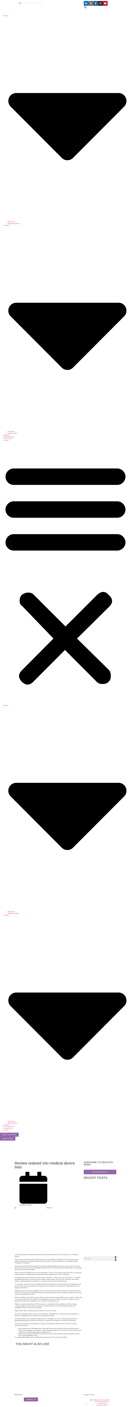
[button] (85, 7)
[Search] (115, 1258)
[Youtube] (105, 3)
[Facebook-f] (95, 3)
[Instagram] (100, 3)
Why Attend (11, 222)
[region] (65, 1151)
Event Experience (9, 436)
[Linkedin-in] (86, 3)
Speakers (7, 435)
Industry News (8, 438)
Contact (6, 440)
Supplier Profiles (13, 433)
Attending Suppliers (13, 223)
